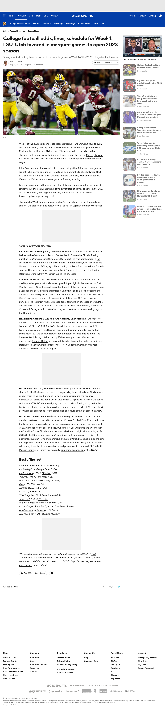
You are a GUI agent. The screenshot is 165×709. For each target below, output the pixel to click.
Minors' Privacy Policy (67, 664)
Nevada (23, 487)
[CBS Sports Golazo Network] (103, 685)
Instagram (115, 664)
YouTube (115, 657)
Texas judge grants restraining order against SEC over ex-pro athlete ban (148, 147)
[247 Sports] (37, 691)
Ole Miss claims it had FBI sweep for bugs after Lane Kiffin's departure (149, 209)
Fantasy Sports (10, 661)
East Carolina (26, 473)
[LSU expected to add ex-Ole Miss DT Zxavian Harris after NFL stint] (129, 196)
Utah (38, 151)
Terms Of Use (63, 657)
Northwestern (26, 510)
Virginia (23, 476)
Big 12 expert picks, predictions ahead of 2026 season (149, 83)
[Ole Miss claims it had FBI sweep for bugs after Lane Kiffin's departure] (129, 211)
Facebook (115, 668)
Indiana (50, 388)
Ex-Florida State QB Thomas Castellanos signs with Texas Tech (149, 162)
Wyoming (43, 499)
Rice (21, 484)
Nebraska (51, 151)
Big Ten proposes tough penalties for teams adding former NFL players (148, 179)
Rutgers (40, 510)
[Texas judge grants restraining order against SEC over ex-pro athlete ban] (129, 148)
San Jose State (57, 506)
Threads (114, 675)
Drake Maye (25, 333)
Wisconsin (49, 273)
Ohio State (31, 388)
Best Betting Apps (11, 668)
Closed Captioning (66, 669)
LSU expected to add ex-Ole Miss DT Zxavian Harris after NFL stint (149, 193)
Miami (89, 155)
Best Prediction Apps (13, 671)
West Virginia (26, 495)
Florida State (41, 175)
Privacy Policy (63, 661)
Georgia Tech (42, 469)
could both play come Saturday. (85, 410)
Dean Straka (17, 62)
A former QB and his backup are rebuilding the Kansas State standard (149, 114)
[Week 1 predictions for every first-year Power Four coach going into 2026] (129, 101)
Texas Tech (24, 499)
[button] (103, 23)
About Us (34, 657)
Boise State (25, 480)
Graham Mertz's (74, 270)
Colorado (24, 279)
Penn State (96, 266)
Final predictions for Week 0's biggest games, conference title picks (149, 130)
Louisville (34, 158)
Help (86, 657)
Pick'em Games (10, 657)
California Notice (65, 672)
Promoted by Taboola (110, 587)
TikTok (114, 661)
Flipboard (115, 678)
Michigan (46, 473)
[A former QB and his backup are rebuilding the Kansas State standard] (129, 117)
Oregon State (33, 506)
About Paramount (38, 664)
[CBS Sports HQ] (77, 685)
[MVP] (103, 690)
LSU (21, 175)
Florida (22, 151)
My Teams (142, 664)
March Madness (10, 675)
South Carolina (61, 318)
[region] (142, 46)
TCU (41, 279)
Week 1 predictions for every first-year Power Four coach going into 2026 (147, 100)
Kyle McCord (86, 407)
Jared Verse (71, 438)
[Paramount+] (72, 690)
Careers (33, 661)
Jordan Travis (38, 438)
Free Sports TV (10, 664)
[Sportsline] (56, 691)
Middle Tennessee (28, 502)
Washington (47, 480)
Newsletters (143, 661)
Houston (36, 491)
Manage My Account (147, 657)
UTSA (22, 491)
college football (47, 143)
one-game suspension (72, 450)
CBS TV (33, 671)
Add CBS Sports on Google (107, 62)
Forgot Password (146, 668)
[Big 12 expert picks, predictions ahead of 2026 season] (129, 85)
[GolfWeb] (130, 691)
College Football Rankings (14, 31)
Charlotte (76, 318)
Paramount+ (35, 668)
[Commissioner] (89, 690)
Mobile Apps (9, 678)
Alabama (51, 502)
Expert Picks (33, 31)
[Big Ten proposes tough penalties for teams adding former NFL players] (129, 180)
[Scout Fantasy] (116, 691)
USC (38, 487)
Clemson (23, 179)
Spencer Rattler (40, 341)
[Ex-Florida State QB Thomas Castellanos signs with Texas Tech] (129, 164)
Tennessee (41, 476)
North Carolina (34, 318)
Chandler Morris (60, 294)
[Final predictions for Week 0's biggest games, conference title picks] (129, 133)
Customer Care (91, 661)
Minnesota (64, 151)
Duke (34, 179)
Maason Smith (26, 450)
